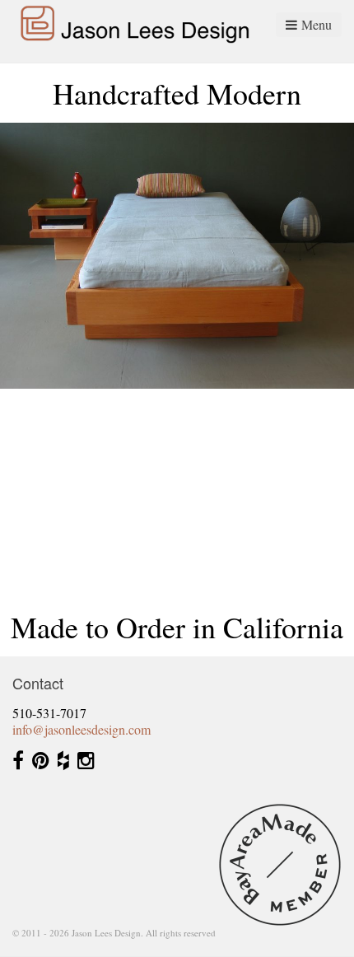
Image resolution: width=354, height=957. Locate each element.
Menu (316, 24)
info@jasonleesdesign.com (81, 729)
